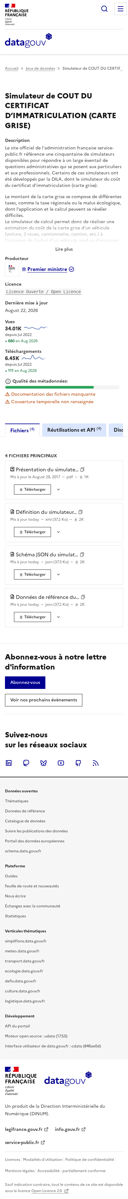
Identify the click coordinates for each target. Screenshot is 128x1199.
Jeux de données (40, 68)
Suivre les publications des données (36, 831)
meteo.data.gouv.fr (22, 951)
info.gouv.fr (67, 1129)
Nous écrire (15, 896)
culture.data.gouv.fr (22, 991)
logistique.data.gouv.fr (25, 1001)
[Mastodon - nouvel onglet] (26, 763)
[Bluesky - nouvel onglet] (43, 763)
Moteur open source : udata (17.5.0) (36, 1036)
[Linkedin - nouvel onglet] (8, 763)
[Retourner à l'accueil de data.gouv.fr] (28, 41)
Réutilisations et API (74, 430)
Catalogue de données (25, 821)
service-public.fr (22, 1142)
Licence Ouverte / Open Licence (43, 291)
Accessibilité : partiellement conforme (71, 1171)
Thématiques (16, 801)
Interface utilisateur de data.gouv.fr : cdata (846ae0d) (53, 1046)
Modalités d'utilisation (42, 1159)
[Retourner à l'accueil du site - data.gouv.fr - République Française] (67, 1081)
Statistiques (15, 916)
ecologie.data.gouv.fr (24, 971)
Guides (11, 876)
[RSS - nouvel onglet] (95, 763)
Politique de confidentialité (89, 1159)
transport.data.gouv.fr (25, 961)
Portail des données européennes (34, 841)
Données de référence (25, 811)
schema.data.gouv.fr (23, 851)
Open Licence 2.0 (47, 1191)
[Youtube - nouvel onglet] (61, 763)
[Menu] (120, 9)
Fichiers (22, 430)
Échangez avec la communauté (32, 906)
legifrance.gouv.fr (24, 1129)
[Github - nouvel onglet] (78, 763)
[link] (32, 489)
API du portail (17, 1026)
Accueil (11, 68)
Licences (12, 1159)
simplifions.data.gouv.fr (26, 941)
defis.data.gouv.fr (20, 981)
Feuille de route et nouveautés (32, 886)
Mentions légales (19, 1171)
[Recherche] (104, 9)
